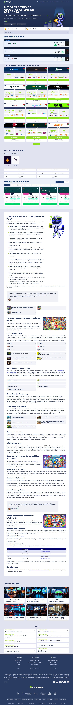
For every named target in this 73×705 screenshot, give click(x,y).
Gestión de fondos (35, 666)
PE (5, 682)
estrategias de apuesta (17, 408)
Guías (62, 1)
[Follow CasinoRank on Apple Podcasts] (68, 682)
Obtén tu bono (14, 98)
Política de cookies (11, 703)
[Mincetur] (18, 693)
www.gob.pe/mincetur (45, 551)
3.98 (36, 199)
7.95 (11, 199)
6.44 (65, 199)
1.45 (18, 197)
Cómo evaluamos (53, 662)
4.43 (14, 199)
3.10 (33, 199)
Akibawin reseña (58, 139)
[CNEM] (36, 693)
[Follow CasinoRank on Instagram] (57, 682)
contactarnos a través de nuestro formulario (39, 570)
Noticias (67, 1)
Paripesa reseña (14, 120)
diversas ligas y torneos (23, 338)
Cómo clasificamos (53, 664)
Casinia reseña (36, 139)
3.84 (36, 197)
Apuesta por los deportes (52, 1)
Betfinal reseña (58, 100)
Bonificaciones (18, 660)
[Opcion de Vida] (26, 693)
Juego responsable (35, 664)
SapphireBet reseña (36, 81)
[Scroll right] (69, 197)
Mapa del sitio (53, 668)
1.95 (47, 199)
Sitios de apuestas (41, 1)
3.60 (51, 197)
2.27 (29, 199)
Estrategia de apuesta (35, 660)
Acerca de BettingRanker (53, 660)
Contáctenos (53, 666)
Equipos (18, 668)
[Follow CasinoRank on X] (60, 682)
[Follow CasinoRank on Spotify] (65, 682)
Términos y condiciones (52, 703)
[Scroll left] (4, 197)
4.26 (14, 197)
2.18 (29, 197)
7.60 (11, 197)
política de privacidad (31, 703)
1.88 (47, 197)
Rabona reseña (14, 139)
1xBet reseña (14, 81)
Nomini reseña (36, 120)
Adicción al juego (20, 703)
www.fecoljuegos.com (45, 558)
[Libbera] (43, 693)
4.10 (54, 197)
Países (18, 664)
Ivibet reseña (14, 100)
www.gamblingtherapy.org (46, 553)
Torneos (18, 666)
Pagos (18, 662)
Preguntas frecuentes (35, 668)
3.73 (51, 199)
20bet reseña (58, 81)
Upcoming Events (59, 181)
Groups (66, 181)
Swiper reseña (58, 120)
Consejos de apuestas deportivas (35, 662)
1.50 (18, 199)
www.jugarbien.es (44, 556)
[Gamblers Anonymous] (50, 693)
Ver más (35, 144)
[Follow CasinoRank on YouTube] (62, 682)
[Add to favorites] (5, 50)
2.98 (33, 197)
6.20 (65, 197)
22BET (7, 197)
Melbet (7, 201)
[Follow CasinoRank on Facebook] (54, 682)
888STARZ (7, 199)
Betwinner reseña (36, 100)
